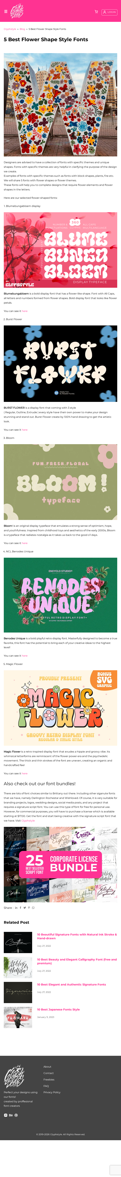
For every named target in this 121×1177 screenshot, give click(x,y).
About (47, 1066)
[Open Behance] (11, 1116)
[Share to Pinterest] (29, 907)
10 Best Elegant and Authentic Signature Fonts (71, 984)
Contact (48, 1073)
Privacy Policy (51, 1092)
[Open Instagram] (6, 1116)
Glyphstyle (28, 820)
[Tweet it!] (24, 907)
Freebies (48, 1079)
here (25, 311)
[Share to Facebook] (20, 907)
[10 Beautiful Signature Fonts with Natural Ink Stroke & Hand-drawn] (18, 942)
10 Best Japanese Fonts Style (58, 1009)
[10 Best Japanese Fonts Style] (18, 1017)
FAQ (46, 1086)
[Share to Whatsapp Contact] (33, 907)
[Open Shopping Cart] (96, 11)
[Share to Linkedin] (16, 907)
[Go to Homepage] (16, 18)
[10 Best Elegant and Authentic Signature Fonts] (18, 992)
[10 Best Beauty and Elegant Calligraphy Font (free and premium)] (18, 967)
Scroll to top (118, 1088)
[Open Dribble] (16, 1116)
